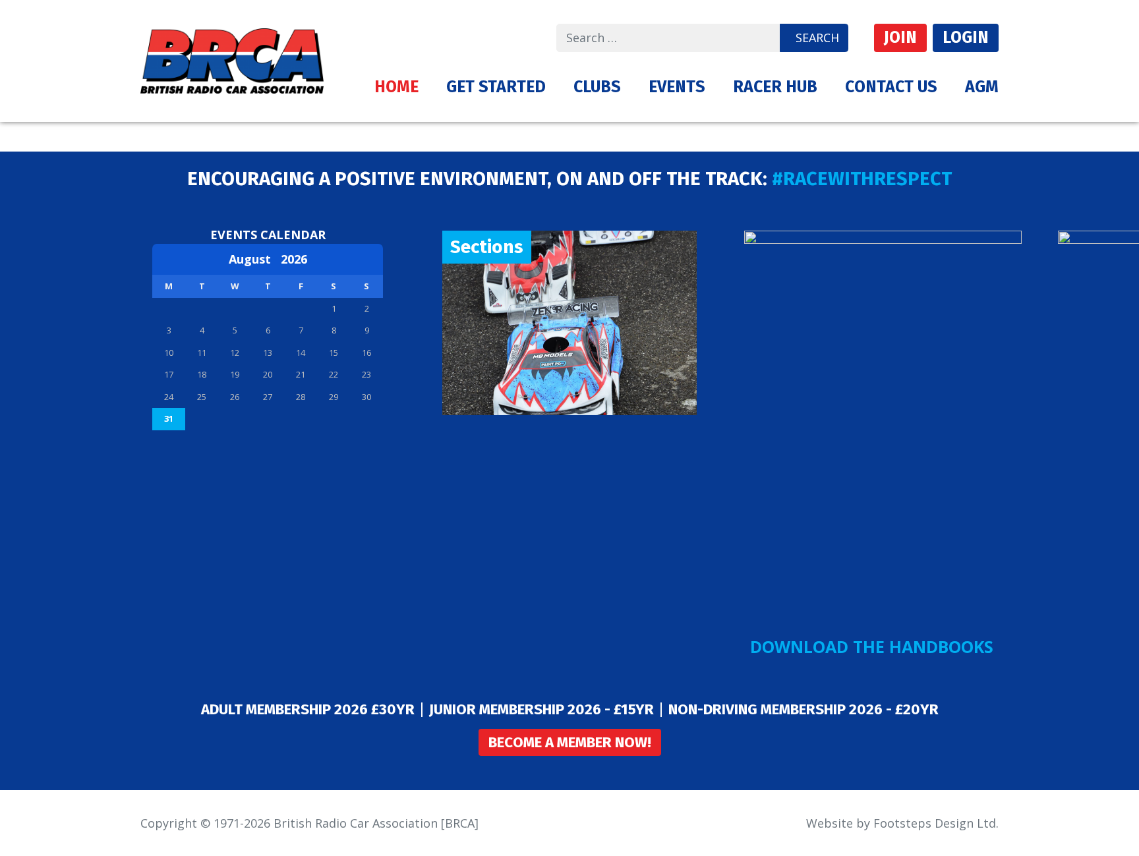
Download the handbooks (871, 646)
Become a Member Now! (569, 742)
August (255, 259)
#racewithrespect (862, 178)
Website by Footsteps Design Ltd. (902, 823)
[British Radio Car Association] (232, 59)
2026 (294, 259)
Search (817, 37)
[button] (496, 87)
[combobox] (668, 38)
